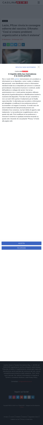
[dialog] (21, 212)
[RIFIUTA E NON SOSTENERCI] (39, 67)
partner (17, 79)
